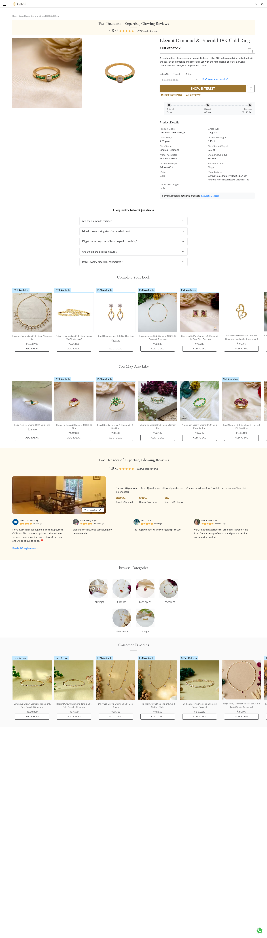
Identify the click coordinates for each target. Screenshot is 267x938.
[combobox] (180, 79)
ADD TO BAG (32, 348)
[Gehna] (73, 4)
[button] (133, 221)
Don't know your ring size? (215, 79)
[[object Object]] (251, 88)
